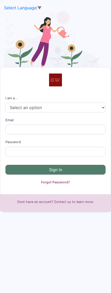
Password (13, 142)
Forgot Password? (55, 182)
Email (9, 120)
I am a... (11, 98)
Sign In (55, 169)
